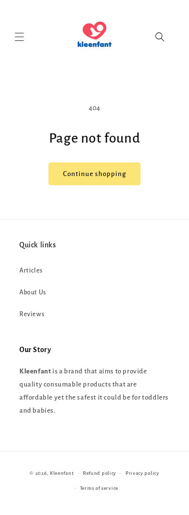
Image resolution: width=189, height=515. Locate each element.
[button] (19, 37)
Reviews (31, 314)
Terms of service (99, 488)
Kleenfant (62, 473)
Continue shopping (94, 173)
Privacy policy (142, 473)
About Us (32, 292)
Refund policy (99, 473)
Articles (31, 270)
